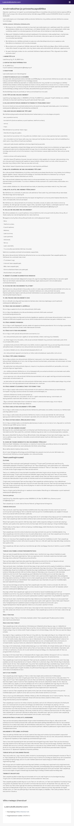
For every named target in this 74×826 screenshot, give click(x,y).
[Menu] (69, 2)
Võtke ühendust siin (22, 812)
